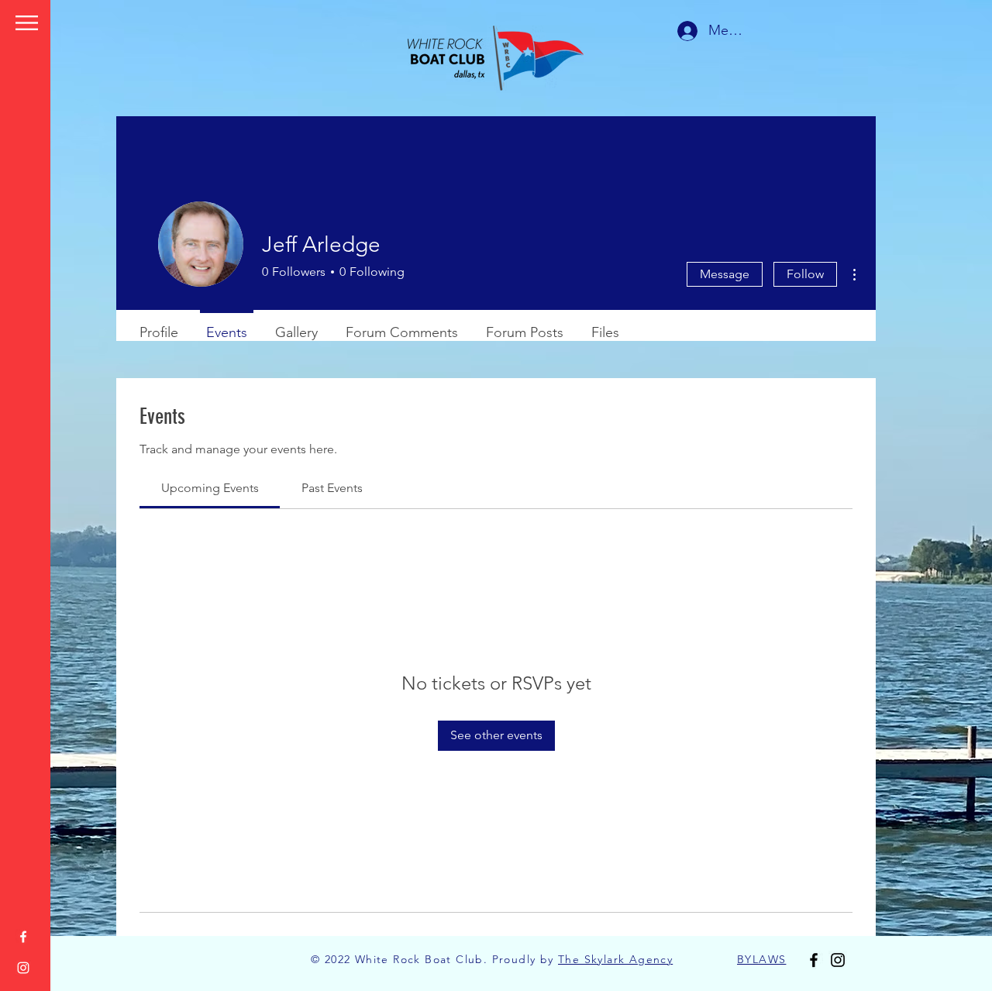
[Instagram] (23, 968)
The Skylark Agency (615, 959)
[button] (27, 22)
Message (724, 274)
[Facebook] (23, 937)
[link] (210, 487)
